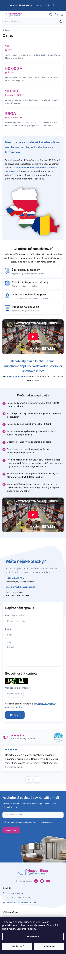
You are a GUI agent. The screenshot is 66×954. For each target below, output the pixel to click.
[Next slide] (37, 779)
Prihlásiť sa (11, 830)
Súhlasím (49, 946)
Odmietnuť (17, 946)
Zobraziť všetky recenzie (23, 738)
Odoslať (15, 715)
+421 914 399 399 (15, 578)
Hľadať (60, 22)
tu (35, 928)
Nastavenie (33, 936)
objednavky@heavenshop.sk (20, 586)
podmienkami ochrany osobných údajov (38, 822)
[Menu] (62, 15)
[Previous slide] (29, 779)
